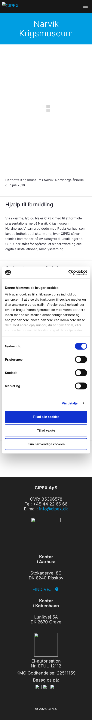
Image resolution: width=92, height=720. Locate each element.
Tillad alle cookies (46, 416)
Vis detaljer (70, 403)
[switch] (81, 359)
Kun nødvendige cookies (46, 444)
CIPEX (52, 709)
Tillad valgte (46, 430)
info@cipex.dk (53, 508)
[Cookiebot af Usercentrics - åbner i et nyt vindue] (68, 272)
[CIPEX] (18, 6)
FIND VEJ (43, 589)
